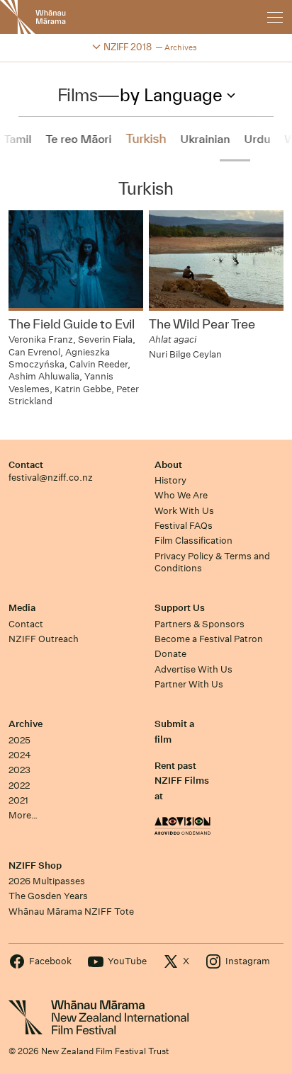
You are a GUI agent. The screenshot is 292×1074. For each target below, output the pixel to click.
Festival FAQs (184, 526)
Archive (26, 724)
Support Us (180, 608)
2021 (18, 800)
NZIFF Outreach (44, 639)
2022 (19, 785)
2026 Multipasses (47, 881)
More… (23, 815)
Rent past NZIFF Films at (182, 781)
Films (77, 95)
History (170, 480)
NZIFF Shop (35, 865)
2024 (20, 755)
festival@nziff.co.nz (51, 478)
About (168, 465)
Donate (170, 654)
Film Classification (193, 541)
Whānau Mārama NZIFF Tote (71, 912)
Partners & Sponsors (200, 624)
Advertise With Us (193, 669)
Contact (26, 465)
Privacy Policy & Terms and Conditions (212, 562)
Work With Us (184, 511)
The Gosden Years (48, 896)
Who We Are (181, 495)
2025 (19, 740)
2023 (19, 770)
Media (22, 608)
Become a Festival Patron (209, 639)
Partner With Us (189, 684)
